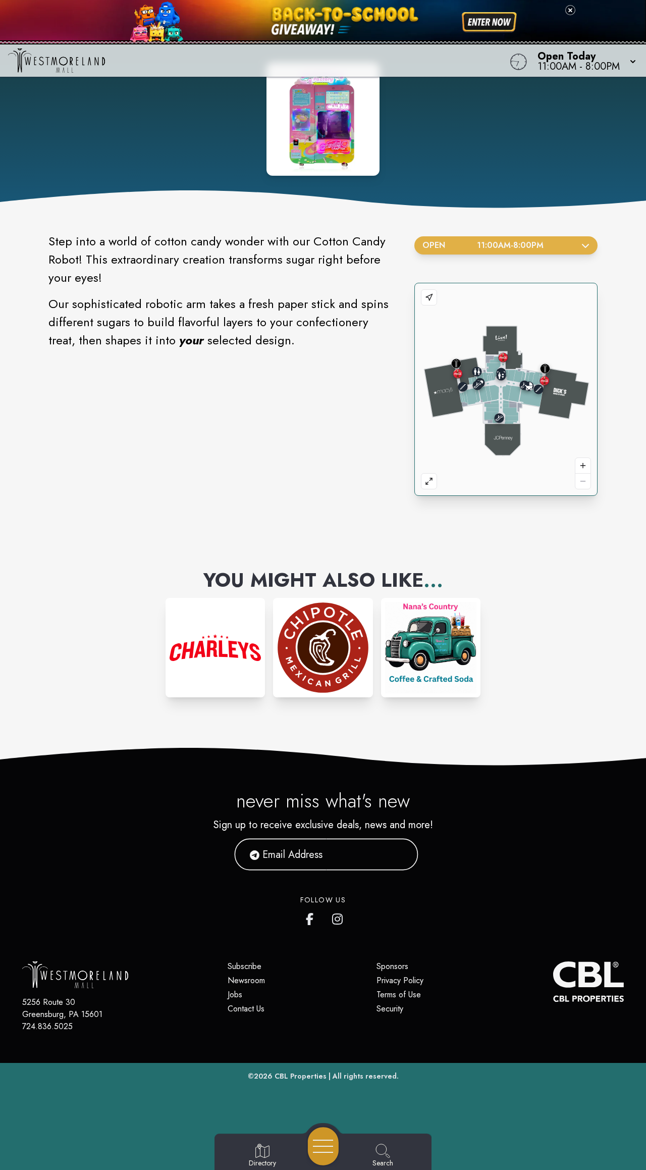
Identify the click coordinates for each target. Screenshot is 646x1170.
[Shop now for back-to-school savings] (489, 22)
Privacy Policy (399, 980)
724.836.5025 (47, 1026)
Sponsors (392, 966)
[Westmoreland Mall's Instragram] (338, 917)
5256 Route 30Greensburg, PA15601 (62, 1008)
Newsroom (246, 980)
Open (483, 245)
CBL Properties (301, 1076)
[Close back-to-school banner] (570, 10)
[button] (583, 60)
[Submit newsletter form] (398, 854)
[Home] (244, 60)
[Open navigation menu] (323, 1146)
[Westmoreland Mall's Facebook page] (312, 917)
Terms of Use (398, 994)
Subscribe (244, 966)
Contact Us (246, 1008)
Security (389, 1008)
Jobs (235, 994)
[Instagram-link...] (215, 647)
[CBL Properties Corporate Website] (553, 981)
